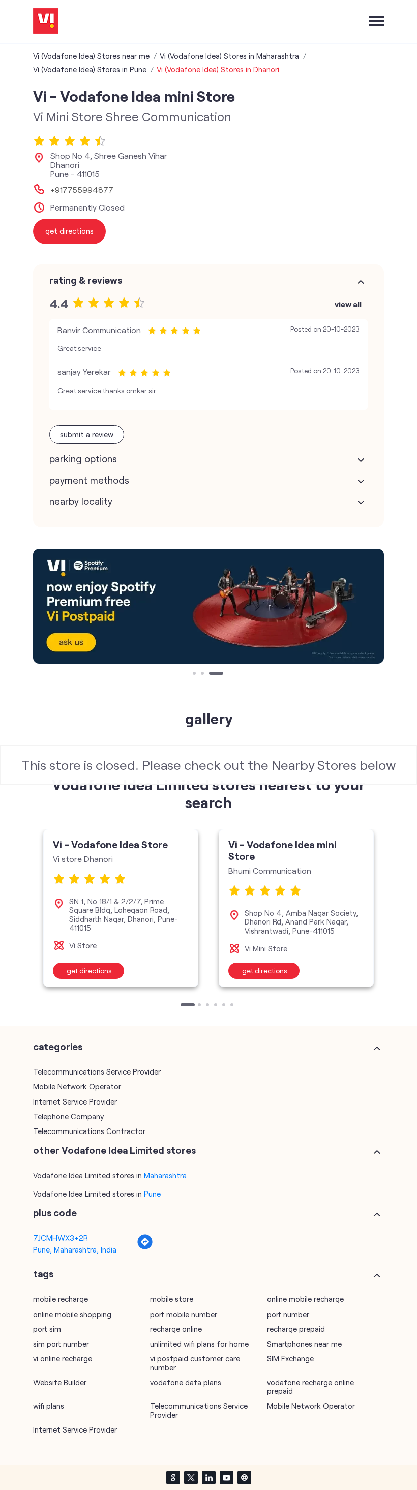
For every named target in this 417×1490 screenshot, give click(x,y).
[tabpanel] (208, 606)
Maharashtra (165, 1175)
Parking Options (83, 458)
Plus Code (55, 1212)
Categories (57, 1046)
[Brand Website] (244, 1477)
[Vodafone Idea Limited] (45, 21)
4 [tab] (216, 1005)
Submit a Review (86, 434)
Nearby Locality (80, 501)
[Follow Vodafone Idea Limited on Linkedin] (208, 1477)
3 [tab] (211, 674)
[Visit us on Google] (173, 1477)
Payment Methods (89, 480)
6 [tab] (232, 1005)
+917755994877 (81, 189)
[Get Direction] (145, 1246)
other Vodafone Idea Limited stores (114, 1150)
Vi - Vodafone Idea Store (110, 844)
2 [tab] (203, 674)
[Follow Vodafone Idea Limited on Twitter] (190, 1477)
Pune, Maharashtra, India (74, 1249)
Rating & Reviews (85, 280)
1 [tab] (195, 674)
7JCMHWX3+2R (60, 1237)
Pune (152, 1193)
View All (348, 304)
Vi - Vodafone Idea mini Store (282, 850)
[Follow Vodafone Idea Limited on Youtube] (226, 1477)
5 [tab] (224, 1005)
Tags (43, 1273)
